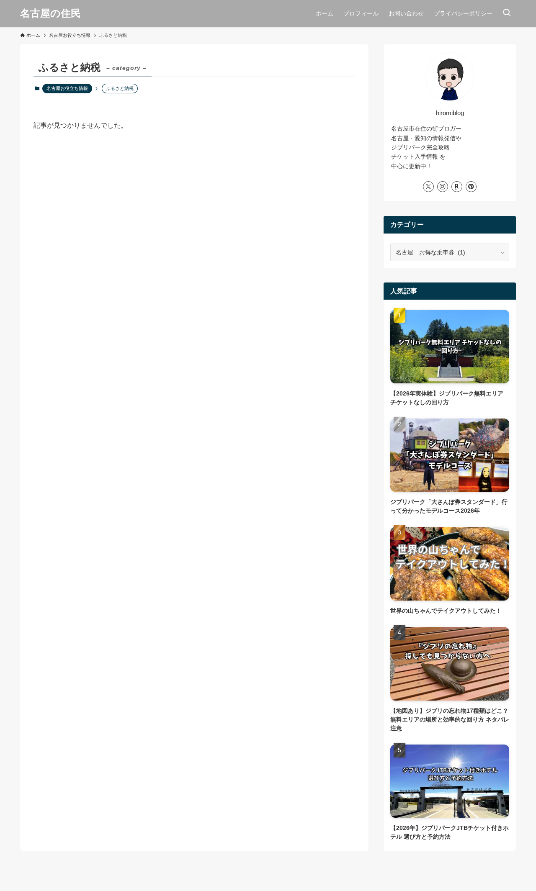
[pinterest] (471, 186)
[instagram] (442, 186)
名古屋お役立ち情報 (67, 88)
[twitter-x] (428, 186)
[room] (456, 186)
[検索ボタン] (506, 13)
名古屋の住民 (50, 13)
